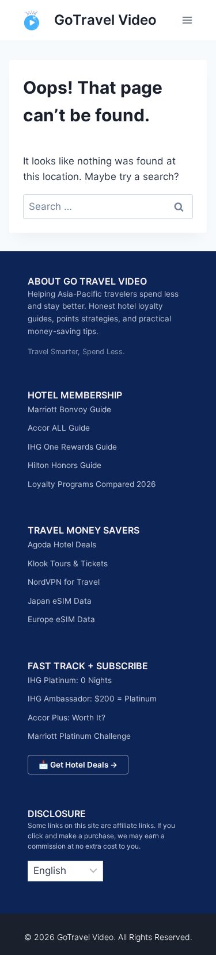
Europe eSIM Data (61, 619)
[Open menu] (187, 20)
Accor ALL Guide (59, 427)
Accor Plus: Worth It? (66, 717)
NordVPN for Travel (64, 581)
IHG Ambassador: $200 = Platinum (92, 698)
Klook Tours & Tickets (68, 563)
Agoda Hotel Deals (62, 544)
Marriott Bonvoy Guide (69, 409)
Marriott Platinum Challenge (79, 736)
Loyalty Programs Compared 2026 (92, 484)
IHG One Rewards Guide (72, 446)
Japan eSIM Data (60, 600)
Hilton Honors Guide (64, 465)
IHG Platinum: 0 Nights (70, 680)
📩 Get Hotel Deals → (78, 764)
